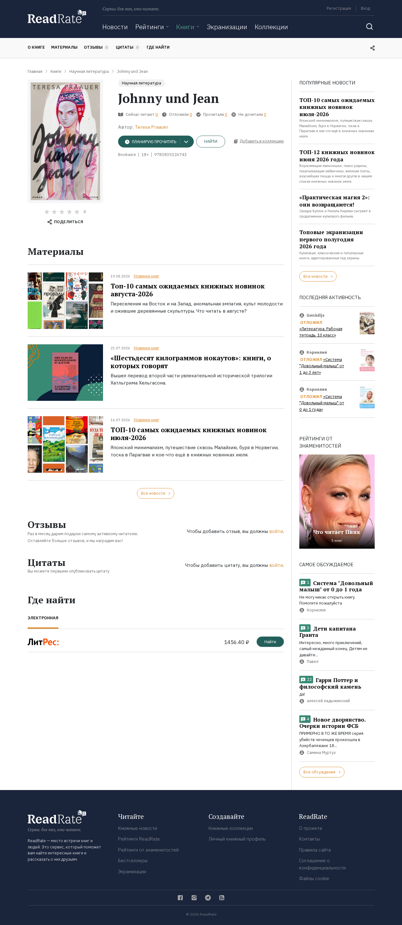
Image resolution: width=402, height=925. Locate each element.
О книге (36, 47)
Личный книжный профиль (237, 839)
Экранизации (227, 26)
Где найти (158, 47)
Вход (365, 8)
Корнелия (317, 352)
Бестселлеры (133, 860)
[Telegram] (208, 898)
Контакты (309, 839)
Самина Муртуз (321, 752)
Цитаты (127, 47)
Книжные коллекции (231, 828)
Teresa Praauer (151, 127)
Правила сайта (315, 850)
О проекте (310, 828)
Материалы (64, 47)
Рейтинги (149, 26)
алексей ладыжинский (328, 701)
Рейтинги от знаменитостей (148, 850)
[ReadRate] (57, 16)
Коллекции (271, 26)
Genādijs (315, 315)
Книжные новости (137, 828)
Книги (185, 26)
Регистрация (339, 8)
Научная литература (141, 83)
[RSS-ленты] (222, 898)
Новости (115, 26)
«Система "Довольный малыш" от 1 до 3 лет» (321, 366)
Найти (210, 141)
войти (276, 531)
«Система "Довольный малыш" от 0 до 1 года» (321, 403)
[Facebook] (180, 898)
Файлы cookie (314, 878)
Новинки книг (146, 276)
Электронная (43, 618)
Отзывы (96, 47)
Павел (312, 661)
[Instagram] (194, 898)
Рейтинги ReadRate (139, 839)
